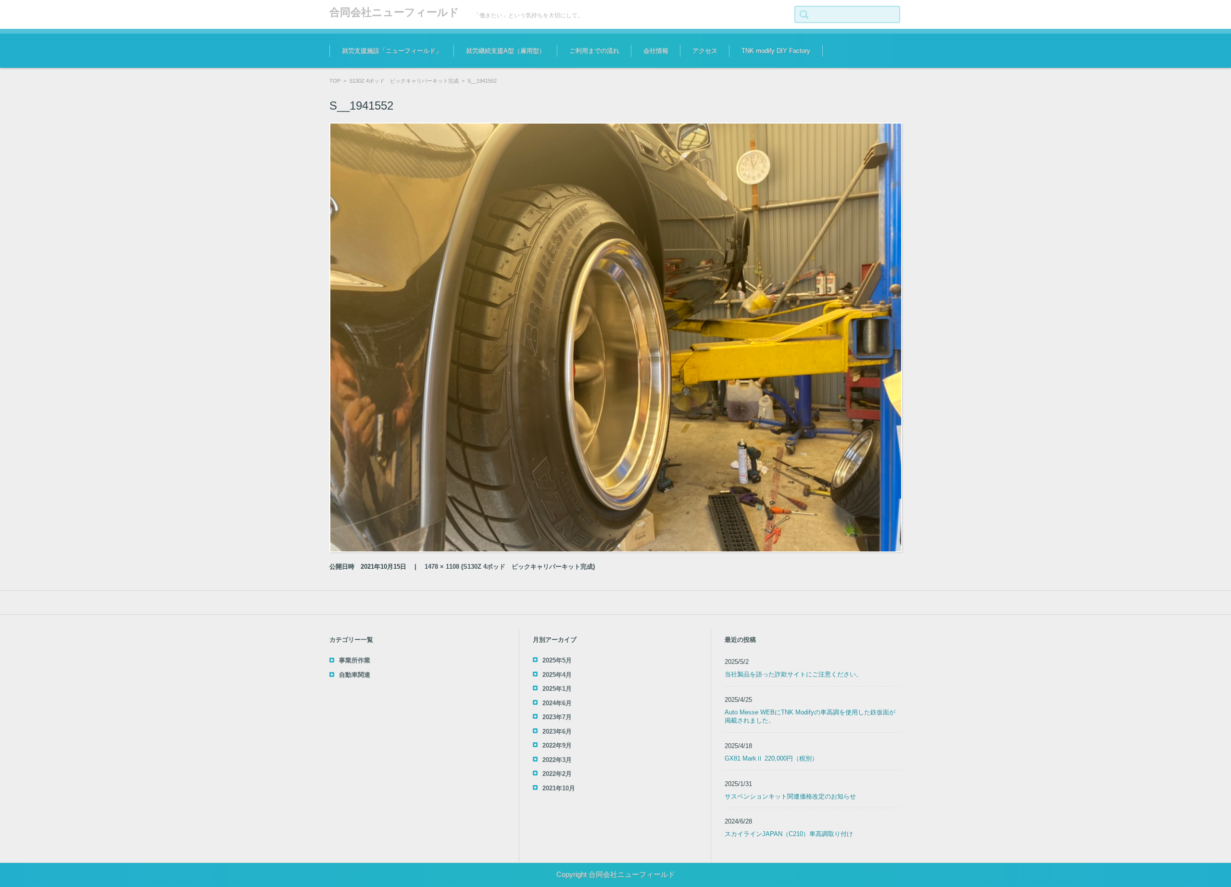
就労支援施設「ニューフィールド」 (392, 50)
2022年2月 (557, 773)
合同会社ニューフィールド (394, 12)
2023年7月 (557, 717)
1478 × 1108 (442, 566)
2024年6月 (557, 703)
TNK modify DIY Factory (775, 50)
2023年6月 (557, 731)
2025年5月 (557, 660)
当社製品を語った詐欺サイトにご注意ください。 (793, 674)
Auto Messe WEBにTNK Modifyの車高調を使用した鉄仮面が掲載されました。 (810, 716)
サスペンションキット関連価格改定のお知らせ (790, 796)
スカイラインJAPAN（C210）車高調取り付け (789, 833)
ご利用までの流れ (594, 50)
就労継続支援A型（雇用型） (505, 50)
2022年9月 (557, 745)
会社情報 (655, 50)
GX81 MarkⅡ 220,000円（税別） (771, 758)
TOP (334, 81)
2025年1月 (557, 688)
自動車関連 (354, 674)
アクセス (704, 50)
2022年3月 (557, 759)
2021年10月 (558, 788)
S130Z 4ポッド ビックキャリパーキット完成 (404, 81)
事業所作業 (354, 660)
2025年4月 (557, 674)
